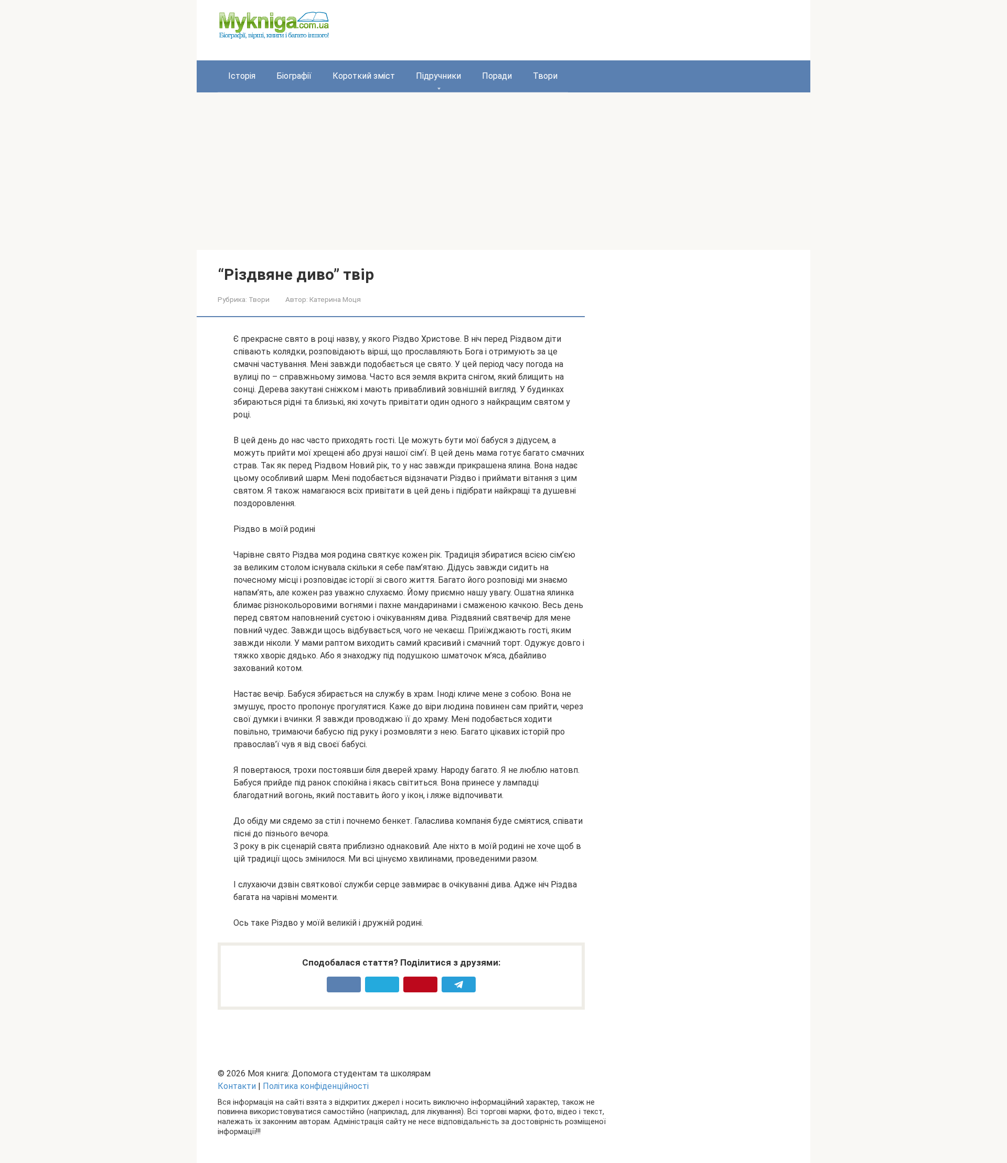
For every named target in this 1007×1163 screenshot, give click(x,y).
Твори (545, 76)
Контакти (237, 1086)
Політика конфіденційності (316, 1086)
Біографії (294, 76)
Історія (241, 76)
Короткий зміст (364, 76)
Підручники (438, 76)
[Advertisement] (503, 171)
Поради (497, 76)
